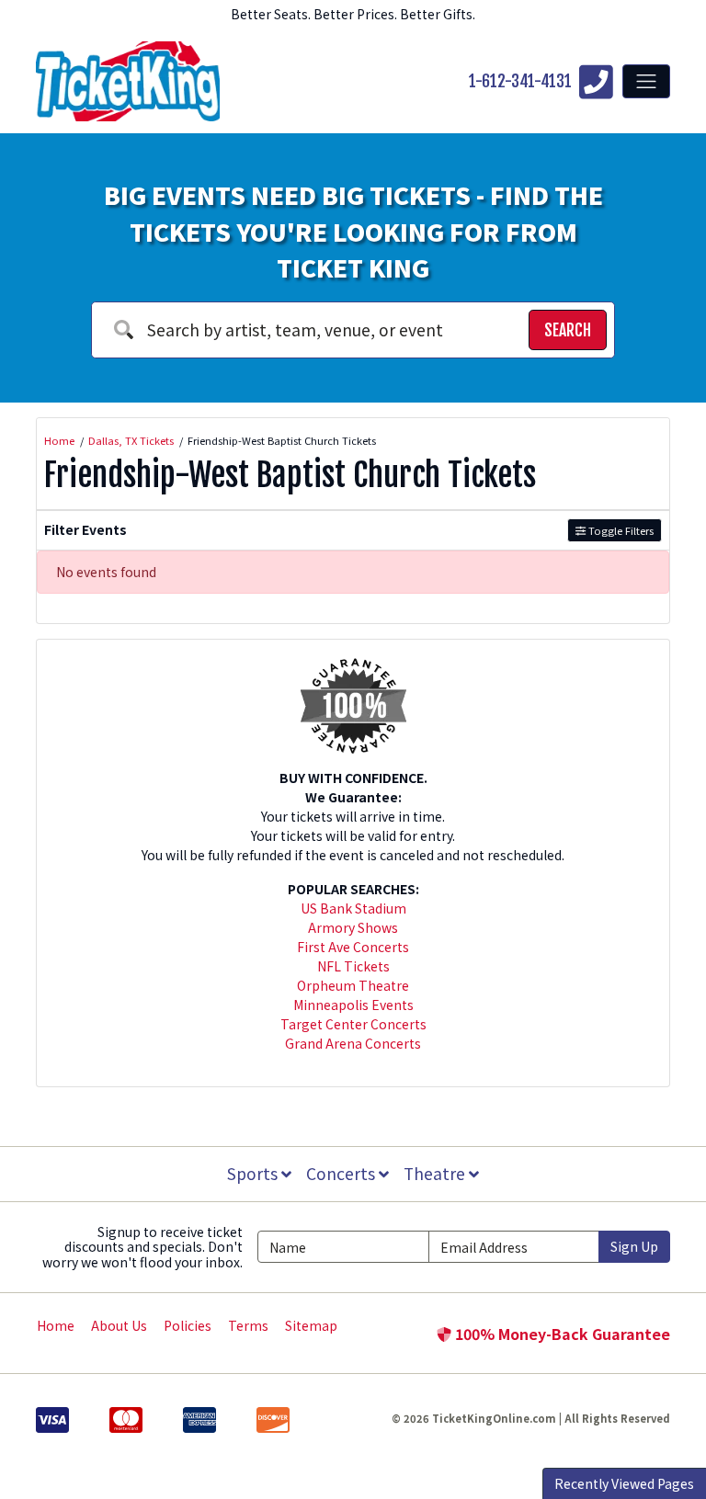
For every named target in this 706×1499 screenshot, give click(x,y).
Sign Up (634, 1246)
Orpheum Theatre (353, 985)
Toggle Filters (620, 530)
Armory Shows (353, 927)
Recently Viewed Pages (624, 1483)
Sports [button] (254, 1173)
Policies (187, 1325)
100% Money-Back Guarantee (560, 1334)
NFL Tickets (353, 966)
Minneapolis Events (353, 1004)
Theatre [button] (436, 1173)
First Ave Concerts (353, 946)
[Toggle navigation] (646, 80)
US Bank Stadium (353, 908)
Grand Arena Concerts (353, 1043)
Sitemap (311, 1325)
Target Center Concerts (353, 1024)
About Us (119, 1325)
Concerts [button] (342, 1173)
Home (55, 1325)
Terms (248, 1325)
